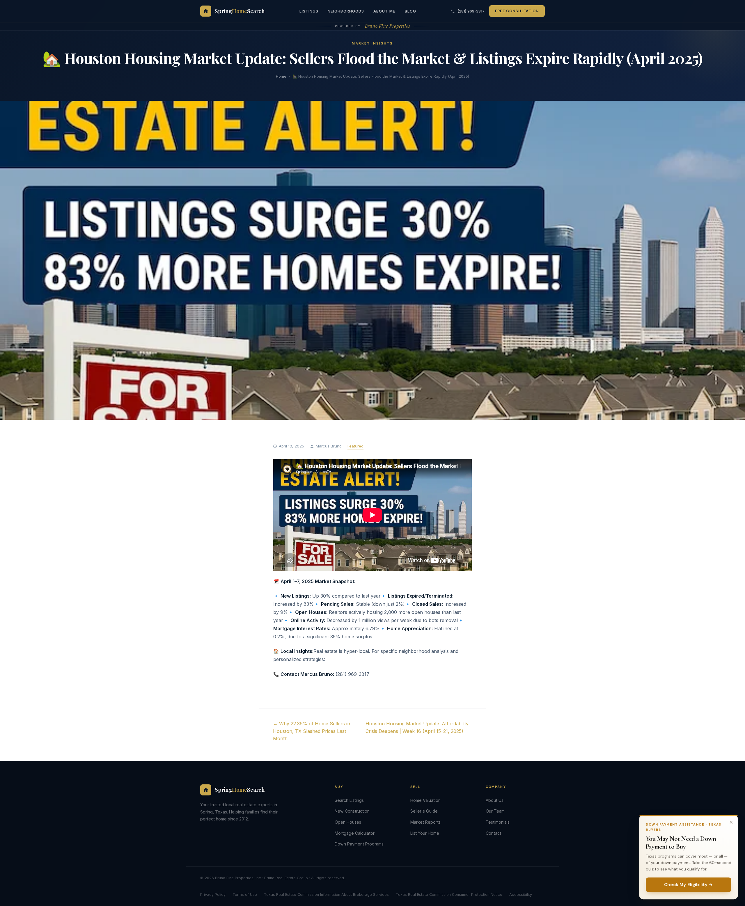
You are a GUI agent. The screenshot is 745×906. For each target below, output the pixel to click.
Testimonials (498, 822)
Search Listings (349, 800)
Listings (308, 11)
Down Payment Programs (359, 843)
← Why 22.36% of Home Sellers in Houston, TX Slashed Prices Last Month (311, 731)
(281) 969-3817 (470, 11)
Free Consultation (517, 11)
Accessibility (520, 894)
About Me (384, 11)
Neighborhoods (346, 11)
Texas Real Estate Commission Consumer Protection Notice (449, 894)
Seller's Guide (424, 811)
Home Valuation (425, 800)
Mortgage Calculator (355, 833)
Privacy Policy (213, 894)
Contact (493, 833)
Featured (355, 446)
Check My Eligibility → (688, 884)
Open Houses (348, 822)
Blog (410, 11)
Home (281, 76)
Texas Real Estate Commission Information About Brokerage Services (326, 894)
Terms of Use (245, 894)
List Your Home (424, 833)
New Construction (352, 811)
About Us (494, 800)
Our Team (495, 811)
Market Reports (425, 822)
